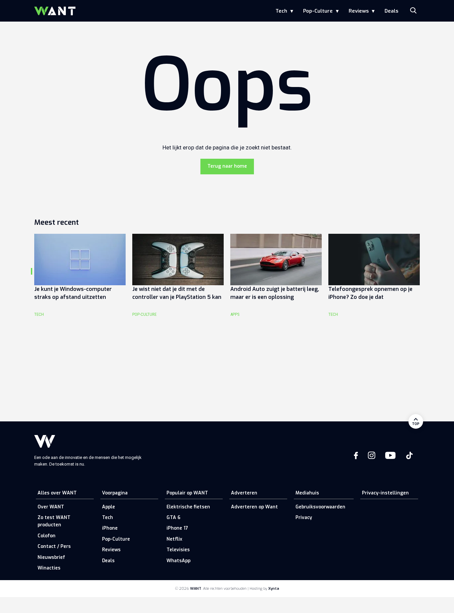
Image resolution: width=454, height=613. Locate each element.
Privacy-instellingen (385, 493)
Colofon (47, 536)
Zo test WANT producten (54, 521)
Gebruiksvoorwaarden (320, 507)
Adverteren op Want (254, 507)
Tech (281, 11)
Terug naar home (227, 166)
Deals (391, 11)
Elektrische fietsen (188, 507)
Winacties (49, 568)
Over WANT (51, 507)
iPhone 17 (177, 528)
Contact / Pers (54, 546)
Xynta (273, 588)
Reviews (359, 11)
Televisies (178, 550)
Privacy (303, 517)
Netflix (174, 539)
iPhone (110, 528)
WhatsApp (178, 561)
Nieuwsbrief (51, 557)
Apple (108, 507)
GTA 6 (173, 517)
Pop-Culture (318, 11)
